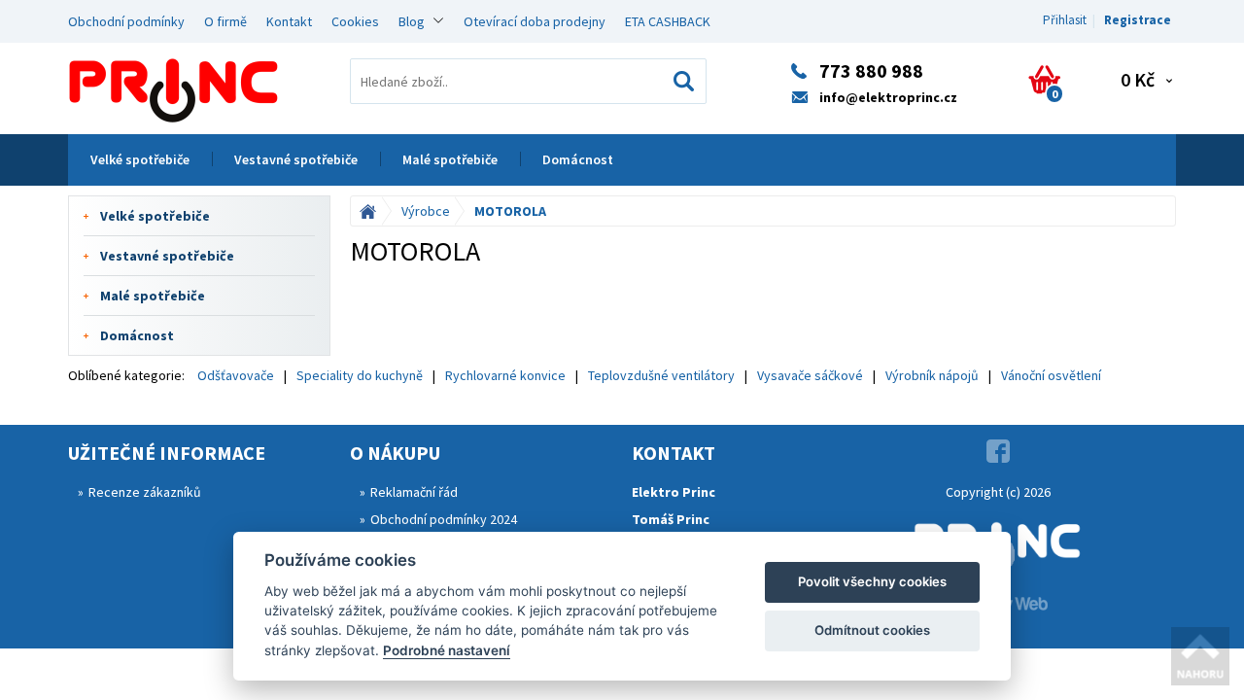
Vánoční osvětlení (1051, 375)
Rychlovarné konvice (505, 375)
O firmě (225, 21)
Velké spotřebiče (140, 159)
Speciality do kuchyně (359, 375)
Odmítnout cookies (872, 630)
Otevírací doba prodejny (534, 21)
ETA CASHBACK (667, 21)
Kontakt (289, 21)
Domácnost (577, 159)
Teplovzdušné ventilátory (661, 375)
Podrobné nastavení (446, 650)
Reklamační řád (414, 492)
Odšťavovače (235, 375)
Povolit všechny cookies (872, 581)
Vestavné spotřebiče (296, 159)
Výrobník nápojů (932, 375)
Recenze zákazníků (144, 492)
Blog (411, 21)
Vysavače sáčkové (810, 375)
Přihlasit (1065, 20)
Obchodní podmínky (126, 21)
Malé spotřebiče (450, 159)
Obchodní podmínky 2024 (443, 519)
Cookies (355, 21)
